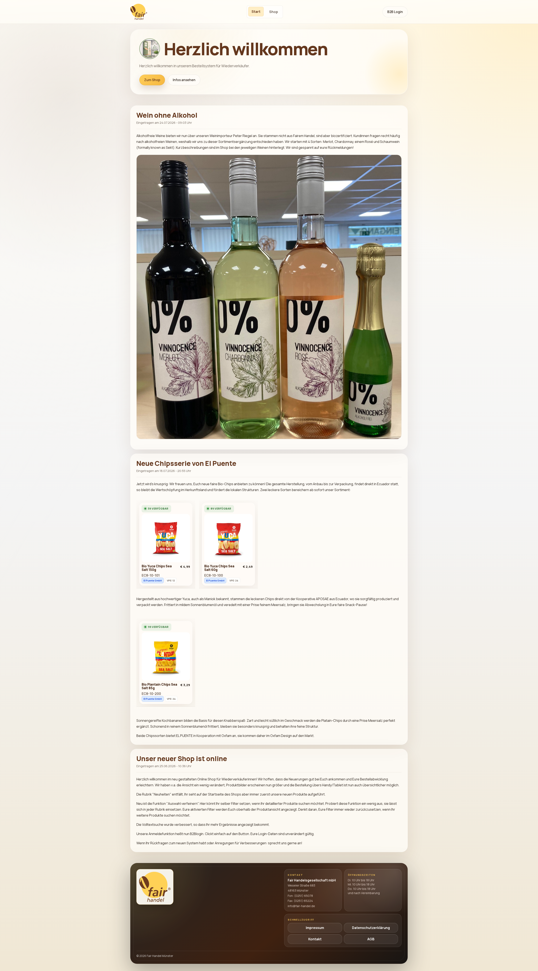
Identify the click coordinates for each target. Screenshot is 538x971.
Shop (273, 11)
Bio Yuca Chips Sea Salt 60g (219, 568)
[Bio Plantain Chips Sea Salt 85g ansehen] (166, 657)
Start (256, 11)
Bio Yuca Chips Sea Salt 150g (157, 568)
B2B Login (395, 12)
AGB (370, 939)
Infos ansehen (184, 80)
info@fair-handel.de (301, 906)
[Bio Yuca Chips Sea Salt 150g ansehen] (166, 539)
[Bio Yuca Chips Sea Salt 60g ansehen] (228, 539)
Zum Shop (152, 80)
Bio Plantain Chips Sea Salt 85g (159, 686)
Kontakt (315, 939)
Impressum (315, 927)
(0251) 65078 (303, 896)
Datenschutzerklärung (371, 927)
